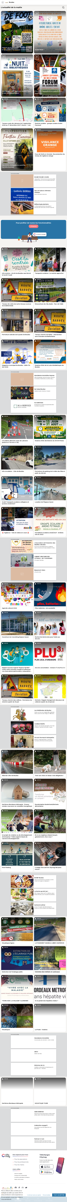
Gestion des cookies (18, 1179)
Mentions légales (18, 1173)
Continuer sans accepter (34, 1195)
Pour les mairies (19, 1165)
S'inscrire (33, 226)
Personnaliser (46, 1195)
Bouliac (11, 2)
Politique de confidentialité (20, 1175)
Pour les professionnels (21, 1162)
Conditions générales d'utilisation (22, 1177)
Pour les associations (20, 1159)
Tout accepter (58, 1195)
